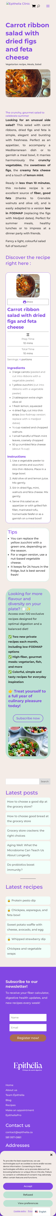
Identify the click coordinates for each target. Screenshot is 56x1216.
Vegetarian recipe (16, 64)
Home (9, 1085)
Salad (38, 64)
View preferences (28, 1203)
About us (11, 1090)
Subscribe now (28, 718)
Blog (8, 1100)
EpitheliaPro (13, 1115)
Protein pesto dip (21, 900)
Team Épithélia (15, 1095)
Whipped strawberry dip (26, 939)
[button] (51, 1154)
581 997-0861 (13, 1137)
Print (29, 301)
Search (45, 781)
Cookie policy (20, 1211)
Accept (28, 1186)
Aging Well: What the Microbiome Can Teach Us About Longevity (25, 850)
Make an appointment (20, 1110)
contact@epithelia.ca (19, 1132)
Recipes (11, 1105)
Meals (30, 64)
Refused (28, 1194)
